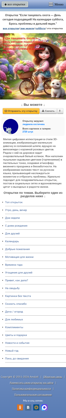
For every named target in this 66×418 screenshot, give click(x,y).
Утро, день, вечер (16, 210)
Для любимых (14, 319)
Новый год (11, 350)
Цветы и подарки (16, 335)
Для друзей (12, 233)
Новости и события (17, 342)
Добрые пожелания (17, 249)
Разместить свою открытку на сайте (31, 382)
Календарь (12, 241)
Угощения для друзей (18, 272)
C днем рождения (16, 225)
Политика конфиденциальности (31, 388)
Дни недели (12, 217)
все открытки (15, 4)
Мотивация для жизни (19, 257)
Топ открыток (14, 202)
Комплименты (14, 327)
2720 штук (28, 131)
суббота (40, 28)
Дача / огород (14, 311)
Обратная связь (52, 377)
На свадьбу (12, 288)
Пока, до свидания (17, 358)
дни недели (27, 28)
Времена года (14, 264)
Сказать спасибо (16, 303)
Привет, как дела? (16, 280)
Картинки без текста (18, 296)
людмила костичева (34, 124)
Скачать (48, 111)
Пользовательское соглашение (33, 394)
